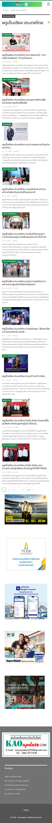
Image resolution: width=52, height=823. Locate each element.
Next (29, 490)
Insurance (7, 35)
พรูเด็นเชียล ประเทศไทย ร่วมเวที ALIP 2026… (24, 376)
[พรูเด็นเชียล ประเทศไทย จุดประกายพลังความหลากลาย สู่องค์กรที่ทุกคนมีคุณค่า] (16, 268)
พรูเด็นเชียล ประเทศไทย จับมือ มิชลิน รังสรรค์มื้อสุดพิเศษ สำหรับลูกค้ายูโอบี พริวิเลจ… (25, 422)
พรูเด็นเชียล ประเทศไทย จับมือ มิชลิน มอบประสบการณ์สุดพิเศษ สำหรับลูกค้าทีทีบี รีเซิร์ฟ (24, 466)
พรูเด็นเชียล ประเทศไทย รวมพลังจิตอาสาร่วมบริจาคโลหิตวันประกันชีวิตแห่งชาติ (24, 190)
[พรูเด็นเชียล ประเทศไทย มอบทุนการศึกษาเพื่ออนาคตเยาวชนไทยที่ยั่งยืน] (16, 87)
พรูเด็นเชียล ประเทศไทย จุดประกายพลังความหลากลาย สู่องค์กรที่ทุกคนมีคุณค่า (24, 282)
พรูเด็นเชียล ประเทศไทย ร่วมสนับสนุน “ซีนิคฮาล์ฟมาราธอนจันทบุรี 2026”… (26, 330)
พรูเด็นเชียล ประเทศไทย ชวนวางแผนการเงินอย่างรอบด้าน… (26, 146)
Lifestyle (7, 308)
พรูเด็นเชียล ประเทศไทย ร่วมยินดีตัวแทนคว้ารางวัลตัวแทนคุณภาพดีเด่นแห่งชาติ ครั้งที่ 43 (24, 235)
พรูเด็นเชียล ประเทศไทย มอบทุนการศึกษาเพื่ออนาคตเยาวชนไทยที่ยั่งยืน (24, 101)
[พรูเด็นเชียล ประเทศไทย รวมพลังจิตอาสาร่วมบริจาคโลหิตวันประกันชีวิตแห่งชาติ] (16, 176)
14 (23, 490)
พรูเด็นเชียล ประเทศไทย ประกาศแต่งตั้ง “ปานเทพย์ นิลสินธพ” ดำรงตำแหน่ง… (24, 56)
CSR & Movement (9, 79)
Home (26, 810)
